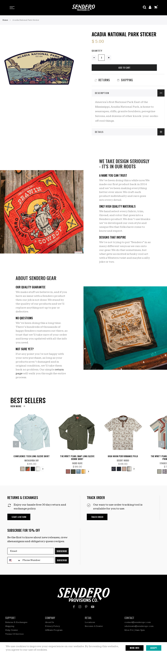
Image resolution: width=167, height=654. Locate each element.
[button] (18, 517)
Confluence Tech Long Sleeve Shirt (31, 456)
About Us (49, 622)
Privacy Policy (52, 626)
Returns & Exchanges (16, 622)
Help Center (11, 630)
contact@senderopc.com (137, 622)
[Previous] (16, 444)
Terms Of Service (14, 634)
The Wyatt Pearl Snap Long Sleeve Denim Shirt (77, 457)
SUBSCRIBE (62, 551)
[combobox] (14, 560)
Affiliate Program (53, 630)
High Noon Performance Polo (123, 456)
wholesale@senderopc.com (138, 626)
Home (5, 20)
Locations (90, 622)
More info (134, 647)
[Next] (161, 444)
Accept (153, 647)
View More (15, 406)
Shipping (9, 626)
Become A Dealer (94, 626)
